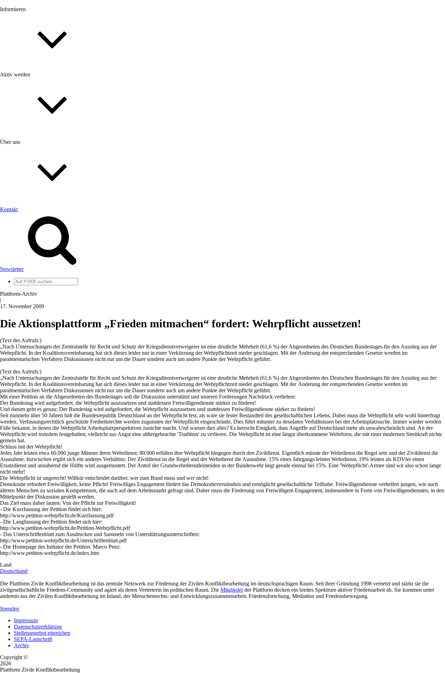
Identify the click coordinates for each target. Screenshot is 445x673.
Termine (23, 93)
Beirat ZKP (26, 327)
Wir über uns (28, 223)
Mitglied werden (32, 155)
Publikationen (29, 112)
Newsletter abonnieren (38, 87)
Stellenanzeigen (31, 106)
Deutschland (13, 571)
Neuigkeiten (27, 74)
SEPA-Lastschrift (33, 639)
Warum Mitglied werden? (42, 161)
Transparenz (27, 235)
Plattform (24, 81)
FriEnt (21, 321)
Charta (21, 229)
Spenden (9, 609)
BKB (20, 340)
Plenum (22, 287)
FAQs (20, 174)
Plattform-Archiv (32, 124)
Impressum (26, 620)
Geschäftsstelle (30, 269)
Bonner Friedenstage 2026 (43, 99)
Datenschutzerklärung (38, 627)
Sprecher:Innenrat (33, 275)
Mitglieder (25, 168)
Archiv (21, 645)
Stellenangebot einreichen (42, 633)
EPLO (21, 333)
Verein (21, 281)
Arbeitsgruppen (31, 294)
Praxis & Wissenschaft (38, 201)
